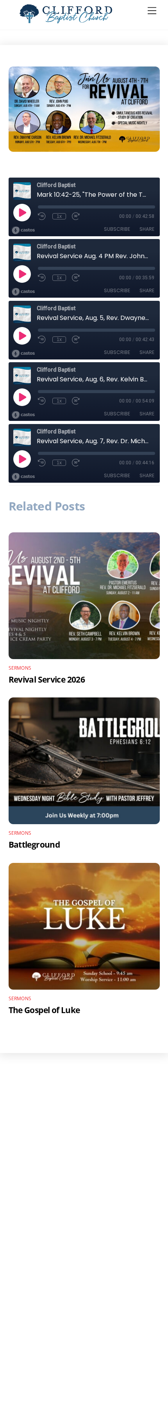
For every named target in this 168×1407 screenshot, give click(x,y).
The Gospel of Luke (44, 1009)
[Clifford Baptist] (66, 19)
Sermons (20, 668)
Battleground (34, 844)
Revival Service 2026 (47, 679)
